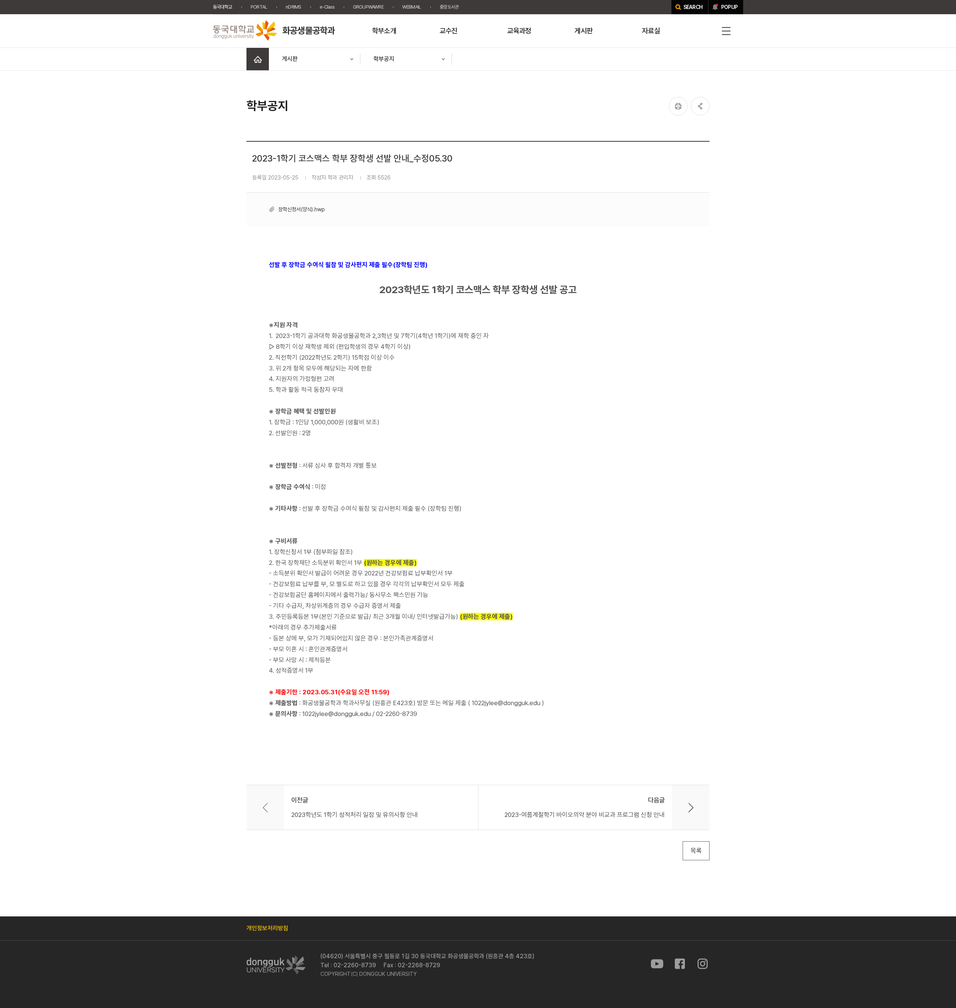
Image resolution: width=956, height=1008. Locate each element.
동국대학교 (222, 7)
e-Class (327, 7)
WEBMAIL (411, 7)
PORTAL (259, 7)
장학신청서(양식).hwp (301, 209)
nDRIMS (293, 7)
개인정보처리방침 (267, 928)
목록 (696, 850)
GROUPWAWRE (368, 7)
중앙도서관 (449, 7)
